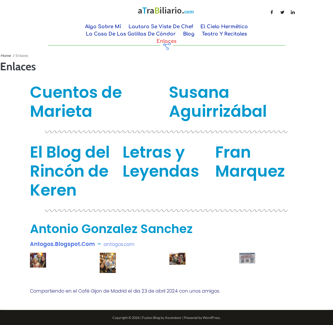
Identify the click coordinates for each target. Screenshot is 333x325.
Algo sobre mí (103, 26)
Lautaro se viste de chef (160, 26)
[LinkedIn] (292, 12)
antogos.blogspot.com (62, 244)
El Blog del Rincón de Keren (70, 171)
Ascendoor (173, 318)
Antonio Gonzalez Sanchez (111, 228)
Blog (189, 34)
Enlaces (166, 41)
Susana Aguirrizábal (218, 101)
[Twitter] (282, 12)
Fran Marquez (250, 161)
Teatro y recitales (224, 34)
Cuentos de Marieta (76, 101)
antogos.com (119, 244)
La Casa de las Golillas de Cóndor (131, 34)
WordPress (211, 318)
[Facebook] (271, 12)
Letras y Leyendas (161, 161)
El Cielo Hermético (224, 26)
